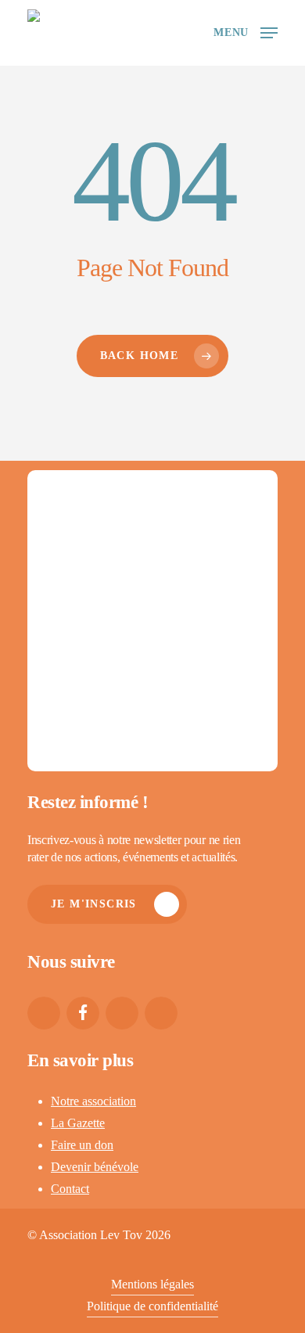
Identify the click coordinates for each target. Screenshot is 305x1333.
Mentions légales (152, 1284)
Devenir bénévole (94, 1166)
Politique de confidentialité (152, 1306)
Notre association (93, 1101)
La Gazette (78, 1123)
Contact (70, 1188)
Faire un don (82, 1145)
